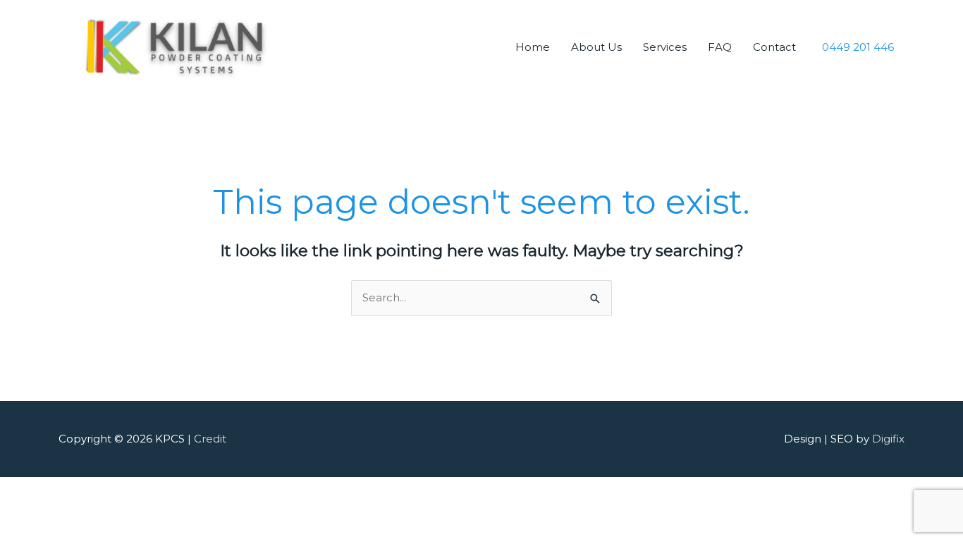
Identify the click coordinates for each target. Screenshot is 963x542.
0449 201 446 (858, 46)
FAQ (720, 47)
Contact (774, 47)
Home (532, 47)
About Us (596, 47)
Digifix (888, 438)
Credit (210, 438)
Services (665, 47)
